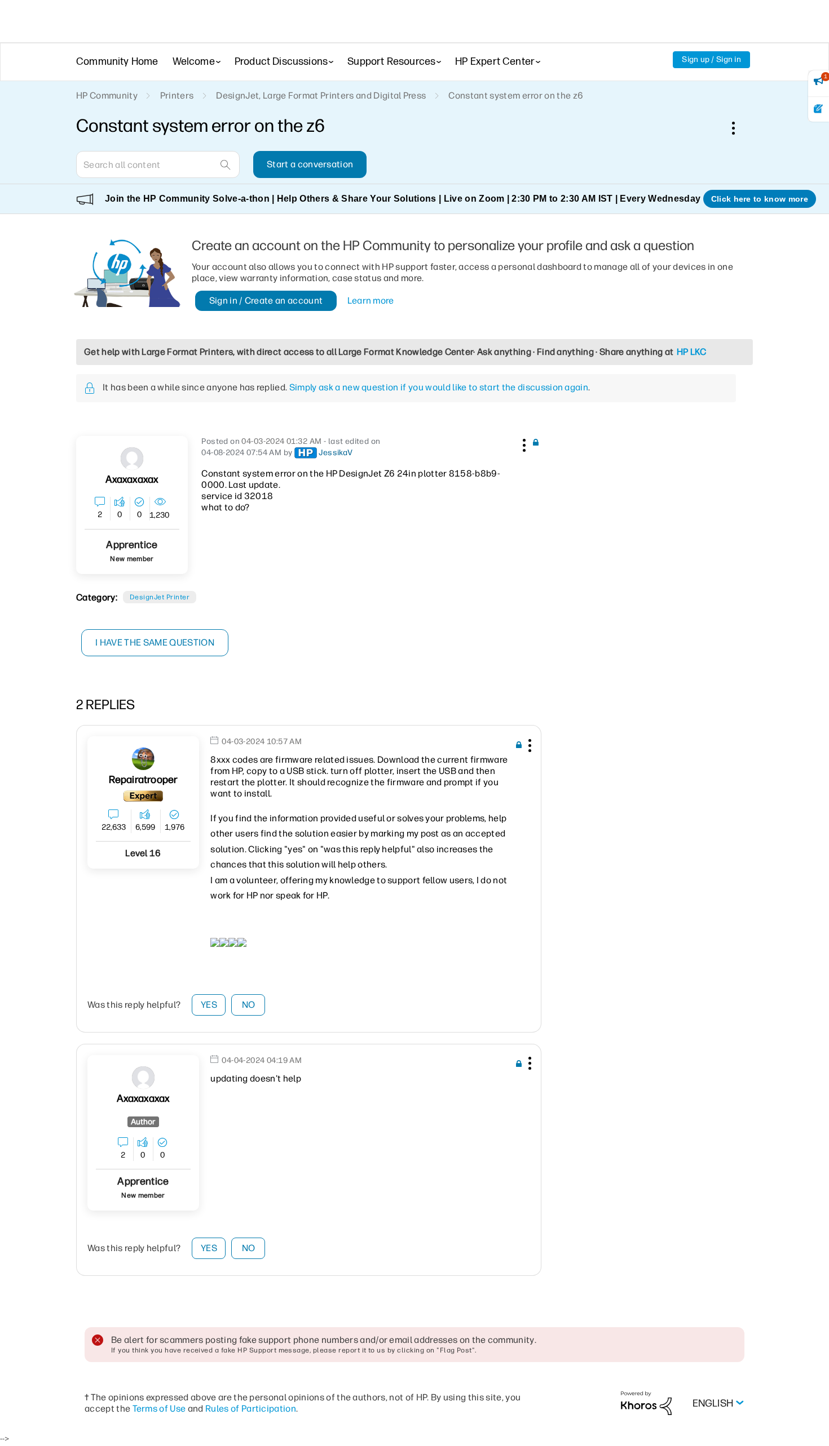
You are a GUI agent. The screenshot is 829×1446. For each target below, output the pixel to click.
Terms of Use (159, 1408)
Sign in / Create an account (266, 300)
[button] (523, 443)
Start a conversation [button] (310, 164)
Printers (177, 95)
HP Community (107, 95)
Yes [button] (209, 1004)
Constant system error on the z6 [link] (515, 95)
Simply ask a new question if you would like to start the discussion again (438, 387)
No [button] (248, 1004)
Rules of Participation (250, 1408)
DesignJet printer (159, 597)
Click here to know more (759, 198)
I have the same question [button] (154, 642)
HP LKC (692, 351)
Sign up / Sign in (711, 59)
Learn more (370, 300)
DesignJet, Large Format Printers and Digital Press (321, 95)
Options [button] (739, 127)
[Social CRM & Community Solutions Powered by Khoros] (646, 1402)
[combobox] (158, 164)
